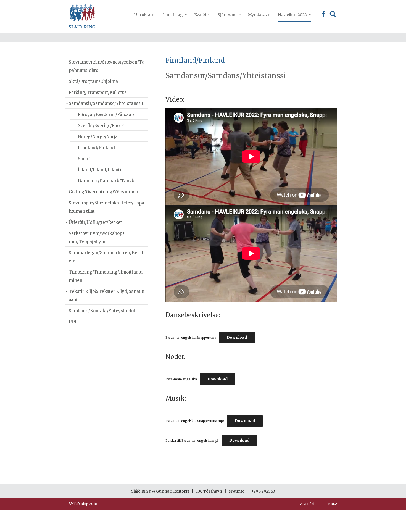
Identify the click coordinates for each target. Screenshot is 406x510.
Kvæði (200, 14)
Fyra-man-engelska (181, 379)
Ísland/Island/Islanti (99, 169)
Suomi (84, 158)
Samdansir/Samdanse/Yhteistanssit (106, 103)
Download (237, 337)
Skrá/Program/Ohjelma (93, 81)
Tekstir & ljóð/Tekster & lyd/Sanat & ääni (107, 295)
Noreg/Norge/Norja (98, 136)
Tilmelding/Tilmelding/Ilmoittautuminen (106, 276)
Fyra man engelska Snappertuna (190, 338)
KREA (332, 504)
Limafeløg (173, 14)
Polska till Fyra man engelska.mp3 (192, 441)
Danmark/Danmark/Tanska (107, 180)
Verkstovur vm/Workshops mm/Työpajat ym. (97, 237)
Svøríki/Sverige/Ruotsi (101, 125)
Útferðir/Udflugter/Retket (95, 222)
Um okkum (144, 14)
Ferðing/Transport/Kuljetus (98, 92)
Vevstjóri (307, 504)
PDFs (74, 321)
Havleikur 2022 (292, 14)
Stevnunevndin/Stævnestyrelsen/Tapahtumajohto (106, 66)
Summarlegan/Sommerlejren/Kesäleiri (106, 257)
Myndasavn (259, 14)
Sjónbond (227, 14)
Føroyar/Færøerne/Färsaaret (107, 114)
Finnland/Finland (96, 147)
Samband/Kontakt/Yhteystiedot (102, 310)
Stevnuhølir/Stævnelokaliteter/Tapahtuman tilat (106, 207)
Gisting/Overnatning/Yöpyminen (103, 191)
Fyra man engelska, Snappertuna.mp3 (194, 421)
